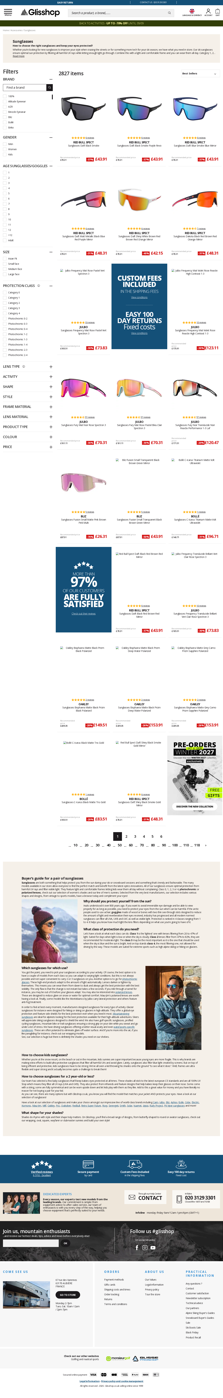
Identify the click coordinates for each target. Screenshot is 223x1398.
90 (164, 845)
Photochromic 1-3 (17, 339)
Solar (129, 1105)
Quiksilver (66, 1105)
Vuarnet (137, 1105)
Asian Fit (12, 258)
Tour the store (152, 1294)
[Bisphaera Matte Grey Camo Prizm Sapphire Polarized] (195, 670)
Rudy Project (156, 1105)
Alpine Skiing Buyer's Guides (200, 1313)
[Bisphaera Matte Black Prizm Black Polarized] (83, 670)
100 (175, 845)
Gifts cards (109, 1284)
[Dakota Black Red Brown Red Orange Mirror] (195, 199)
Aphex (174, 1102)
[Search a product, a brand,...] (169, 13)
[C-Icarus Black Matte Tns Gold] (83, 765)
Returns (108, 1299)
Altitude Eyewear (17, 101)
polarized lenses (124, 992)
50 (119, 845)
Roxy (104, 1105)
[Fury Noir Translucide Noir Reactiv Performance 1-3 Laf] (195, 388)
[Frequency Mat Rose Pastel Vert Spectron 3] (83, 293)
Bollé (11, 122)
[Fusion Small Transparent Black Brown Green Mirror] (139, 482)
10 (9, 219)
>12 (10, 235)
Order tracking (111, 1294)
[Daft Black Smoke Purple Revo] (139, 108)
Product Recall (193, 1337)
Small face (13, 263)
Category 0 (14, 292)
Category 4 (14, 313)
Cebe (187, 1102)
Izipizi (145, 1105)
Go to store (68, 1295)
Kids (10, 154)
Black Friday (192, 1332)
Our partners (192, 1308)
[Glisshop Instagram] (145, 1248)
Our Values (150, 1279)
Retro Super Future (91, 1105)
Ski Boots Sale (193, 1327)
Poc (58, 1105)
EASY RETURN (65, 2)
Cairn (155, 1102)
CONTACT (150, 1197)
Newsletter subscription (198, 1298)
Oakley (51, 1105)
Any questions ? (194, 1283)
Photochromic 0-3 (17, 323)
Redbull (76, 1105)
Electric (195, 1102)
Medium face (15, 269)
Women (12, 149)
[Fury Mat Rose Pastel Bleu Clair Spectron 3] (139, 388)
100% (11, 96)
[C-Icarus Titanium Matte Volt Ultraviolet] (195, 482)
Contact (190, 1288)
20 (86, 845)
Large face (13, 274)
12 (9, 229)
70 (142, 845)
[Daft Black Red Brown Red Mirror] (139, 576)
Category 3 (14, 308)
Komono (26, 1105)
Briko (11, 127)
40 (108, 845)
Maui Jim (36, 1105)
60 (131, 845)
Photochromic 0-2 (17, 318)
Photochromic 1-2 (17, 334)
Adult (11, 240)
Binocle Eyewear (17, 111)
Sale (188, 1322)
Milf (44, 1105)
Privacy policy (152, 1289)
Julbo (162, 1102)
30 (97, 845)
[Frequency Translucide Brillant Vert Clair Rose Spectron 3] (195, 576)
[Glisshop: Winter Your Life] (40, 12)
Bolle (181, 1102)
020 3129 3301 (200, 1197)
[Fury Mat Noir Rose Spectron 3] (83, 388)
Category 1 (14, 297)
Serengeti (114, 1105)
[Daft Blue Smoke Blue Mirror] (195, 108)
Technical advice (194, 1303)
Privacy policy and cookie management (122, 1381)
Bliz (10, 117)
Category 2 (14, 302)
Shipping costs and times (117, 1289)
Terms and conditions (115, 1304)
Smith (123, 1105)
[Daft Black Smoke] (83, 108)
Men (10, 144)
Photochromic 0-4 (17, 329)
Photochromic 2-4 (17, 355)
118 (197, 845)
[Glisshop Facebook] (136, 1248)
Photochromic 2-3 (17, 349)
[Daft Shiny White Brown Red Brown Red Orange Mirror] (139, 199)
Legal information (154, 1284)
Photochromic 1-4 (17, 344)
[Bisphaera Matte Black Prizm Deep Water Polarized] (139, 670)
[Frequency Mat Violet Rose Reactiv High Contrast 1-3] (195, 293)
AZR (10, 106)
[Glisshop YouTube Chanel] (153, 1248)
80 (153, 845)
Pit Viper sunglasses (174, 1105)
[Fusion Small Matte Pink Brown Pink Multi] (83, 482)
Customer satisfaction (197, 1293)
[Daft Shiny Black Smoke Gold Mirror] (139, 765)
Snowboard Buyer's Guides (200, 1317)
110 (186, 845)
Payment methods (114, 1279)
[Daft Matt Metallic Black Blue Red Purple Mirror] (83, 199)
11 (9, 224)
